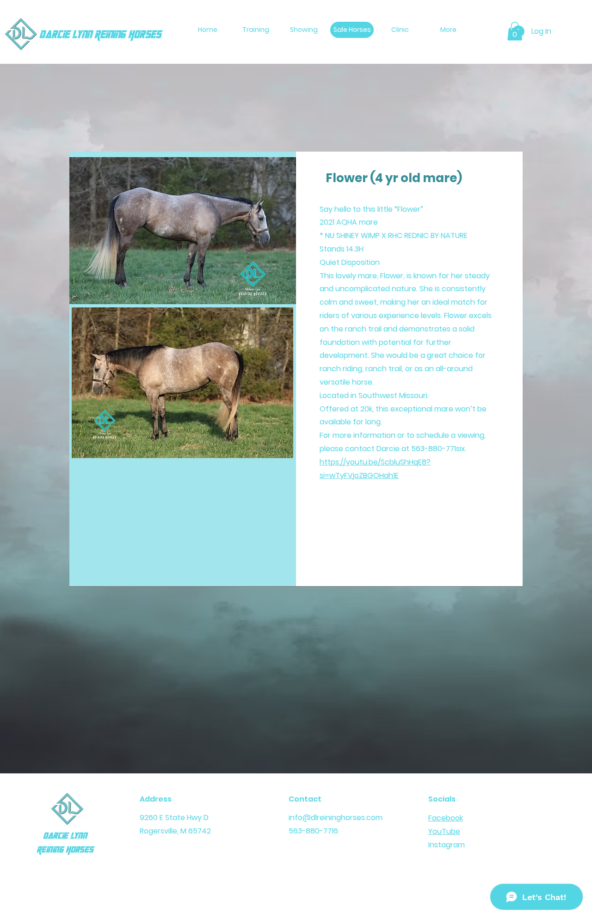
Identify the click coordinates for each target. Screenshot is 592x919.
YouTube (444, 831)
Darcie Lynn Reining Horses (100, 35)
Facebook (445, 818)
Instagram (446, 844)
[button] (515, 31)
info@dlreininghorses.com (335, 817)
